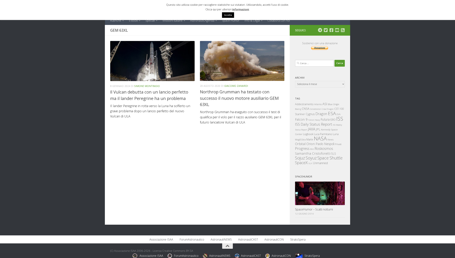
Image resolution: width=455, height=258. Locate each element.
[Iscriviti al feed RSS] (343, 30)
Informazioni (240, 9)
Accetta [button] (228, 15)
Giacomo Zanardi (236, 85)
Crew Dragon (328, 109)
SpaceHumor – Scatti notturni (314, 209)
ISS (339, 118)
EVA (339, 114)
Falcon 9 (301, 119)
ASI (324, 104)
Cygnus (310, 114)
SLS (333, 154)
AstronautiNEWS (221, 239)
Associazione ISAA (161, 239)
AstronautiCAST (248, 239)
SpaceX (301, 162)
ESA (332, 113)
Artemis (318, 104)
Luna (336, 134)
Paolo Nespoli (325, 144)
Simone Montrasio (147, 86)
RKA (312, 149)
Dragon (321, 113)
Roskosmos (324, 148)
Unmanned (320, 163)
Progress (302, 148)
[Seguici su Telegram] (320, 30)
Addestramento (304, 104)
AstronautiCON (274, 239)
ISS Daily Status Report (313, 124)
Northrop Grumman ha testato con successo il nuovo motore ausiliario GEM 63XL (239, 98)
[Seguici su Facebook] (331, 30)
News (331, 139)
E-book (133, 20)
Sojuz (300, 158)
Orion (310, 143)
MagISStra (300, 139)
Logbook (308, 134)
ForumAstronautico (192, 239)
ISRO (333, 119)
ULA (310, 163)
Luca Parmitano (323, 134)
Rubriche (115, 20)
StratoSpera (298, 239)
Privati (338, 144)
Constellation (315, 109)
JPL (318, 129)
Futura (325, 119)
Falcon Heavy (314, 119)
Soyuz (311, 158)
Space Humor (230, 20)
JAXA (311, 129)
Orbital (300, 143)
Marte (309, 139)
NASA (320, 138)
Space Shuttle (329, 158)
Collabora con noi (278, 20)
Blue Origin (333, 104)
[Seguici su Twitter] (325, 30)
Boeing (298, 109)
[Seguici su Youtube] (337, 30)
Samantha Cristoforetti (312, 153)
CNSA (305, 109)
